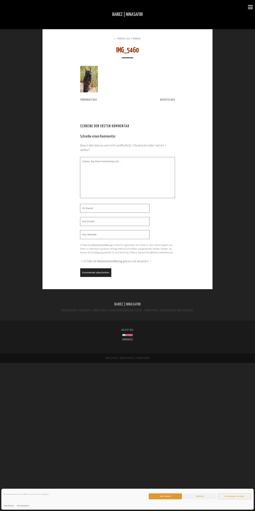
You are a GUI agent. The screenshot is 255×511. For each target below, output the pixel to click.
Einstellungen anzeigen (234, 496)
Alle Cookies (165, 496)
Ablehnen (200, 496)
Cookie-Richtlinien (9, 505)
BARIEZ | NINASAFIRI (127, 304)
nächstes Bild (167, 99)
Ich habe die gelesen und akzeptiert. (117, 261)
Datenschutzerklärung (23, 505)
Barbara (137, 39)
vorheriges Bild (88, 99)
